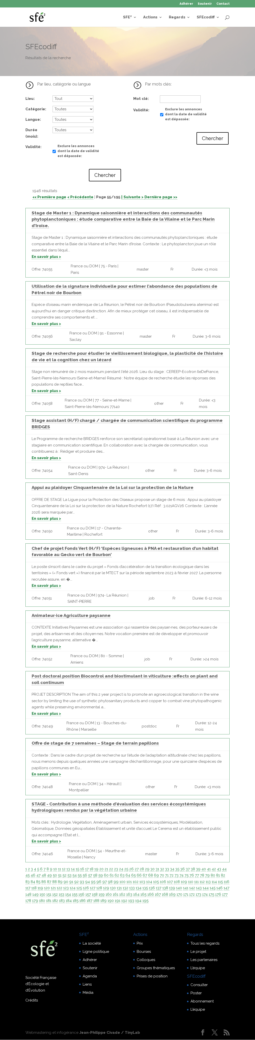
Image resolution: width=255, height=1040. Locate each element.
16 (82, 869)
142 (192, 888)
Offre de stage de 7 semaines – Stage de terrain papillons (95, 743)
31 (157, 869)
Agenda (90, 976)
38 (193, 869)
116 (226, 882)
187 (89, 900)
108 (177, 882)
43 (219, 869)
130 (113, 888)
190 (111, 900)
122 (59, 888)
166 (150, 894)
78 (202, 875)
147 (226, 888)
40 (203, 869)
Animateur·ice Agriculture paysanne (71, 615)
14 (73, 869)
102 (135, 882)
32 (162, 869)
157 (88, 894)
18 (91, 869)
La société (92, 943)
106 (163, 882)
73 (177, 875)
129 (106, 888)
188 (96, 900)
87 (49, 882)
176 (218, 894)
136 (152, 888)
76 (192, 875)
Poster (196, 993)
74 (182, 875)
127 (92, 888)
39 (198, 869)
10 (55, 869)
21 (106, 869)
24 (121, 869)
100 (123, 882)
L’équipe (198, 968)
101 (129, 882)
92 (76, 882)
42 (214, 869)
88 (54, 882)
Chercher (105, 175)
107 (170, 882)
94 (87, 882)
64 (128, 875)
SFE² (127, 17)
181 (48, 900)
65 (133, 875)
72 (172, 875)
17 (87, 869)
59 (100, 875)
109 (184, 882)
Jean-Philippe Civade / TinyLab (109, 1032)
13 (68, 869)
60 (106, 875)
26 (131, 869)
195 (145, 900)
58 (95, 875)
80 (213, 875)
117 (27, 888)
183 (62, 900)
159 (102, 894)
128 (99, 888)
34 (172, 869)
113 (208, 882)
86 (43, 882)
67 (145, 875)
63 (122, 875)
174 (205, 894)
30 (152, 869)
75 (187, 875)
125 (79, 888)
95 (93, 882)
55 (80, 875)
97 (104, 882)
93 (82, 882)
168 (165, 894)
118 (34, 888)
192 (124, 900)
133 (132, 888)
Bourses (144, 951)
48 (44, 875)
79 (207, 875)
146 (219, 888)
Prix (140, 943)
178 (28, 900)
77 (197, 875)
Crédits (31, 1000)
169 (172, 894)
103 (142, 882)
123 (66, 888)
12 (63, 869)
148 (28, 894)
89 (60, 882)
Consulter (199, 985)
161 (115, 894)
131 (119, 888)
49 (49, 875)
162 (122, 894)
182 (55, 900)
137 (158, 888)
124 (72, 888)
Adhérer (186, 3)
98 (110, 882)
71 (167, 875)
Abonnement (202, 1001)
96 (98, 882)
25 (126, 869)
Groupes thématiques (156, 968)
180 (42, 900)
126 (86, 888)
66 (139, 875)
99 (116, 882)
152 (55, 894)
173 (198, 894)
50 (55, 875)
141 (185, 888)
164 (136, 894)
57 (90, 875)
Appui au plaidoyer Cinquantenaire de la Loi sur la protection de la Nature (112, 487)
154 (68, 894)
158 (95, 894)
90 (66, 882)
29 (147, 869)
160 (109, 894)
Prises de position (152, 976)
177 (225, 894)
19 (96, 869)
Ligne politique (96, 951)
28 (142, 869)
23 (116, 869)
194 (138, 900)
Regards (177, 17)
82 (223, 875)
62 (117, 875)
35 (177, 869)
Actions (150, 17)
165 (143, 894)
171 (185, 894)
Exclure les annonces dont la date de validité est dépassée (78, 151)
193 (131, 900)
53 (69, 875)
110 (190, 882)
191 (117, 900)
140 (179, 888)
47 (38, 875)
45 (27, 875)
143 (199, 888)
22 (111, 869)
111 (196, 882)
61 (112, 875)
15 (77, 869)
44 (224, 869)
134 (138, 888)
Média (88, 992)
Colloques (146, 960)
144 (206, 888)
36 (182, 869)
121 (53, 888)
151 (48, 894)
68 (150, 875)
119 (40, 888)
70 (162, 875)
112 (202, 882)
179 (35, 900)
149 (35, 894)
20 (101, 869)
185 (75, 900)
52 (64, 875)
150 (42, 894)
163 (129, 894)
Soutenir (205, 3)
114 (214, 882)
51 (60, 875)
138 (165, 888)
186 (82, 900)
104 (149, 882)
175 (211, 894)
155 (74, 894)
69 (156, 875)
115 (220, 882)
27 (137, 869)
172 (192, 894)
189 (103, 900)
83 (27, 882)
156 (81, 894)
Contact (223, 3)
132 (125, 888)
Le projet (198, 951)
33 (167, 869)
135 (145, 888)
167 (158, 894)
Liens (87, 984)
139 (172, 888)
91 (71, 882)
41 (209, 869)
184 (69, 900)
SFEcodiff (206, 17)
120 (47, 888)
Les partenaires (204, 960)
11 (59, 869)
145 (212, 888)
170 (179, 894)
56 (85, 875)
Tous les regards (205, 943)
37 (188, 869)
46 (33, 875)
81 (218, 875)
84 (33, 882)
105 (156, 882)
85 (38, 882)
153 (61, 894)
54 (74, 875)
